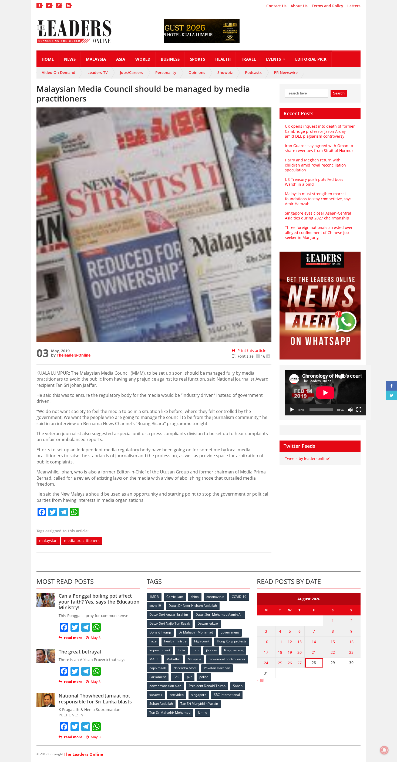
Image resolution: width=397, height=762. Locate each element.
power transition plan (165, 685)
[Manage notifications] (384, 750)
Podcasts (253, 72)
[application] (325, 392)
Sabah (238, 685)
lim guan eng (234, 650)
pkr (189, 677)
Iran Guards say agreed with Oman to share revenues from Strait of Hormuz (319, 148)
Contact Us (276, 6)
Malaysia (96, 59)
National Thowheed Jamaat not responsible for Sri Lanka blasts (95, 698)
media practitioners (82, 540)
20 (299, 652)
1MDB (154, 596)
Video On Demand (58, 72)
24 (266, 662)
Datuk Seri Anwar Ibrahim (168, 614)
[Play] (292, 409)
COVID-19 (239, 596)
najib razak (157, 668)
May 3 (95, 637)
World (142, 59)
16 (351, 641)
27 (299, 662)
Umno (202, 712)
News (70, 59)
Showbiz (225, 72)
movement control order (227, 659)
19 (290, 652)
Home (48, 59)
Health (223, 59)
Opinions (197, 72)
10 (266, 641)
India (181, 650)
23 (351, 652)
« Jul (260, 680)
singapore (198, 694)
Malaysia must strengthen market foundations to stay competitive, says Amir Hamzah (318, 198)
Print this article (251, 350)
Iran (195, 650)
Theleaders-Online (73, 355)
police (203, 677)
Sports (197, 59)
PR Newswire (286, 72)
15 (333, 641)
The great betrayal (80, 651)
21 (314, 652)
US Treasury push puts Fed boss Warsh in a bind (314, 182)
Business (170, 59)
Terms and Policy (327, 6)
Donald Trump (160, 632)
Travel (248, 59)
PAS (176, 677)
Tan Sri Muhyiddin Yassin (199, 703)
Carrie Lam (174, 596)
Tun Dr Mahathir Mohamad (169, 712)
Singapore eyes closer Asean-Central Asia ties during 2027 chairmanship (318, 216)
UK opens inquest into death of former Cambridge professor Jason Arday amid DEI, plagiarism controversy (320, 131)
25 (280, 662)
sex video (177, 694)
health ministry (175, 641)
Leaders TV (98, 72)
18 (280, 652)
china (195, 596)
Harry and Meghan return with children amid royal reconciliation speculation (315, 164)
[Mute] (350, 409)
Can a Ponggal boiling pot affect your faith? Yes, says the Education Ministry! (99, 601)
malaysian (48, 540)
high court (201, 641)
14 (314, 641)
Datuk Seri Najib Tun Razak (169, 623)
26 (290, 662)
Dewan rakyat (207, 623)
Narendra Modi (184, 668)
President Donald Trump (207, 685)
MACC (154, 659)
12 (290, 641)
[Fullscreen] (359, 409)
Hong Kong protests (232, 641)
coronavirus (215, 596)
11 (280, 641)
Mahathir (173, 659)
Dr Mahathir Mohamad (196, 632)
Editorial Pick (311, 59)
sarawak (155, 694)
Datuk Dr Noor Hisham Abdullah (193, 605)
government (230, 632)
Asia (120, 59)
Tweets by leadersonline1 (308, 458)
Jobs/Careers (131, 72)
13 (299, 641)
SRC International (227, 694)
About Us (299, 6)
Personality (165, 72)
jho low (211, 650)
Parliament (157, 677)
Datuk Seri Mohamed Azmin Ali (219, 614)
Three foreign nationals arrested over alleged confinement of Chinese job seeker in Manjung (319, 232)
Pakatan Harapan (217, 668)
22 (333, 652)
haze (153, 641)
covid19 (155, 605)
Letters (354, 6)
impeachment (159, 650)
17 (266, 652)
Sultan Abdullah (161, 703)
